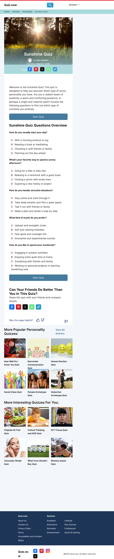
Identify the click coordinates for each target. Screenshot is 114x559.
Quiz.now (10, 5)
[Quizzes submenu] (79, 5)
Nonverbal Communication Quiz (36, 364)
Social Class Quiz (13, 392)
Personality (27, 11)
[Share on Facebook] (30, 69)
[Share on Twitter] (42, 69)
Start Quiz (38, 116)
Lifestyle (16, 11)
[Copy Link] (55, 69)
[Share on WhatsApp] (48, 69)
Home (6, 11)
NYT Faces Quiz (59, 430)
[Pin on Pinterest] (36, 69)
